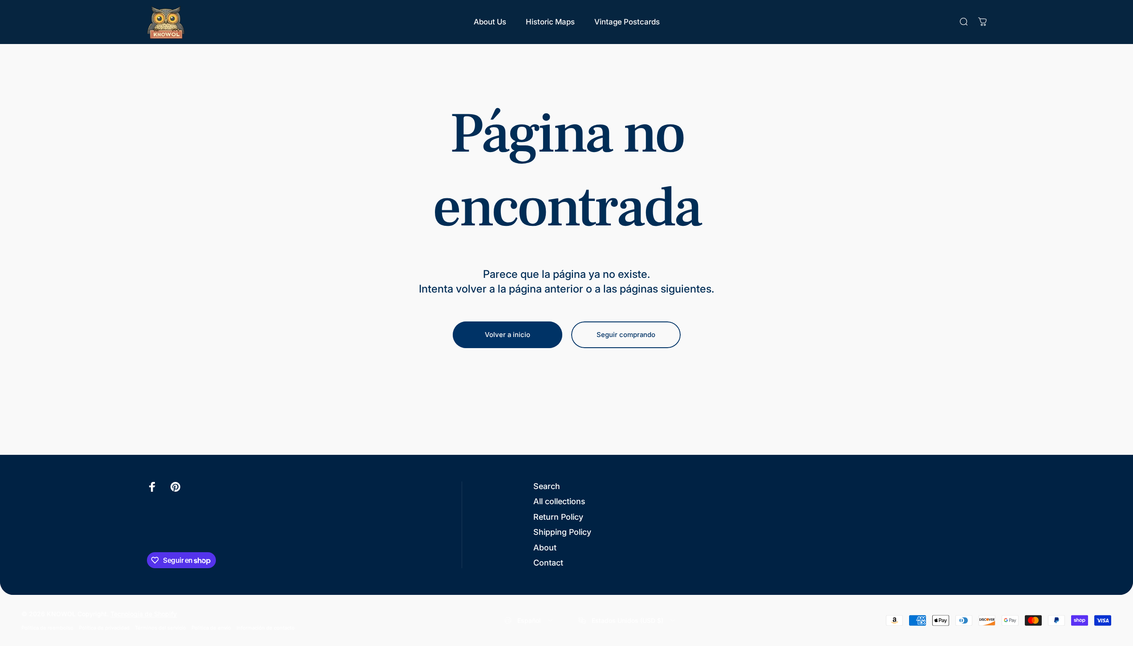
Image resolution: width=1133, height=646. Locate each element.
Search (546, 486)
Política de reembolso (47, 628)
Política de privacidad (104, 628)
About (544, 547)
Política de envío (211, 628)
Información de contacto (265, 628)
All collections (559, 501)
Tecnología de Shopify (143, 614)
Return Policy (558, 517)
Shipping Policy (562, 532)
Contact (548, 562)
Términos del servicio (160, 628)
